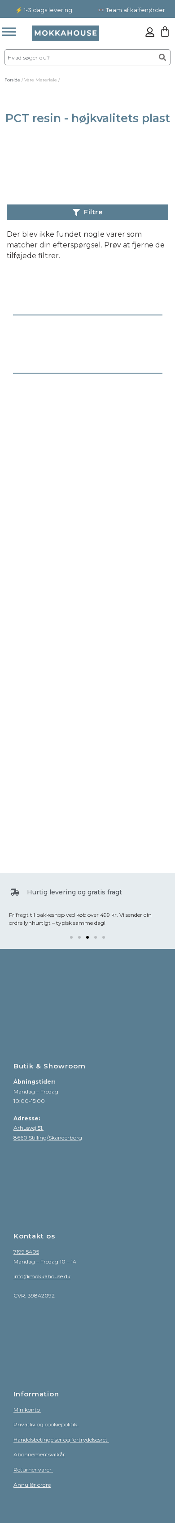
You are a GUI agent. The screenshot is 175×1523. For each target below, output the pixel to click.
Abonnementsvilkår (39, 1454)
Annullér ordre (32, 1484)
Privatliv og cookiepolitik (46, 1424)
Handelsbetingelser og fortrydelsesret (61, 1439)
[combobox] (79, 57)
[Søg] (162, 57)
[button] (71, 937)
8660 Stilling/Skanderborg (47, 1137)
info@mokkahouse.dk (41, 1276)
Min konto (27, 1409)
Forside (12, 80)
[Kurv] (165, 31)
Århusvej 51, (28, 1127)
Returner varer (33, 1469)
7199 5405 (26, 1251)
